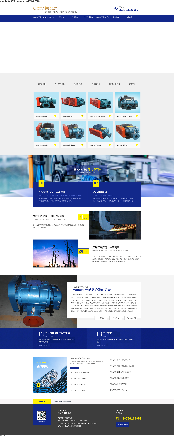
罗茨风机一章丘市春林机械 (79, 378)
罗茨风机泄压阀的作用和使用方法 (120, 360)
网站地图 (2, 436)
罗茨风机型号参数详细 (78, 390)
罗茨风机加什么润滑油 (78, 384)
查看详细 (101, 318)
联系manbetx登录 (131, 318)
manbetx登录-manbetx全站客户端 (43, 17)
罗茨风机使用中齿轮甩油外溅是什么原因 (122, 366)
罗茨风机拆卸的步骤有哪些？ (118, 384)
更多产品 (116, 318)
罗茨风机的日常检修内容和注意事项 (120, 372)
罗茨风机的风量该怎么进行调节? (119, 378)
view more (43, 345)
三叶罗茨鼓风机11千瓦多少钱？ (119, 390)
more (75, 368)
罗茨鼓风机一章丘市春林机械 (80, 372)
